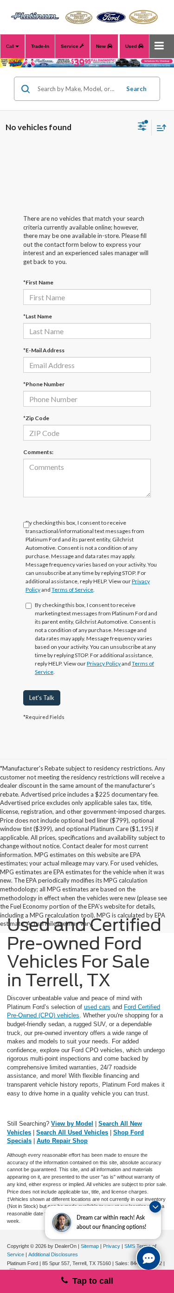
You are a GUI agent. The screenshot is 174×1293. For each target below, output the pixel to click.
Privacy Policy (104, 663)
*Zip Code (36, 418)
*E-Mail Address (43, 350)
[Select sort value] (159, 127)
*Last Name (37, 316)
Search (136, 88)
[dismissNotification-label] (155, 1207)
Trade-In (40, 46)
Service (70, 46)
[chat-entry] (148, 1258)
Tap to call (90, 1281)
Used (131, 46)
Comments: (38, 452)
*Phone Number (43, 384)
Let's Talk (41, 697)
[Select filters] (142, 127)
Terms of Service (72, 589)
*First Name (38, 282)
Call (10, 46)
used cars (97, 1006)
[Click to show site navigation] (159, 46)
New (101, 46)
